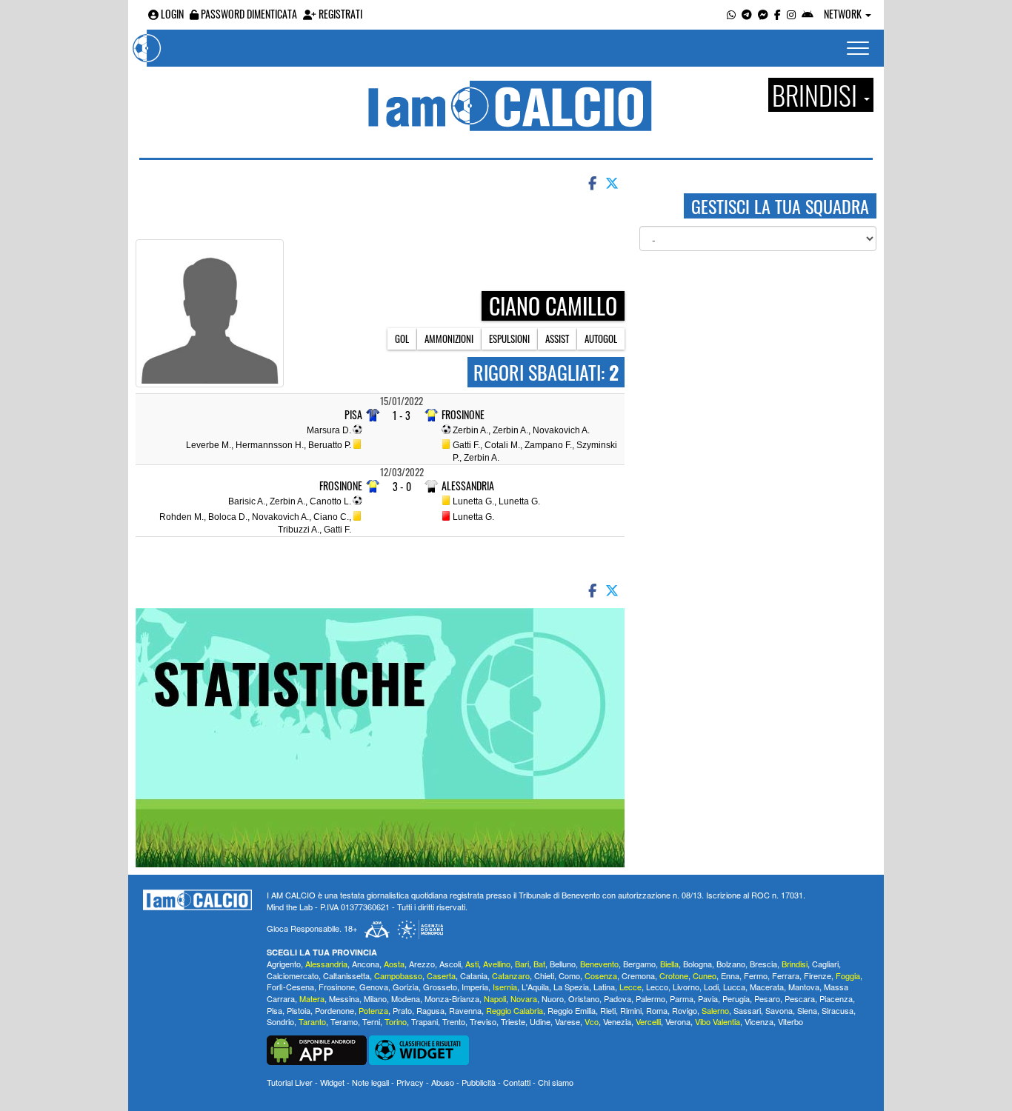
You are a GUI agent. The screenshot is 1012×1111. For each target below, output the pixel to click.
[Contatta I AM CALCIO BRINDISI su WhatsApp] (731, 13)
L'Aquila (535, 986)
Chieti (544, 975)
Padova (617, 998)
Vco (592, 1021)
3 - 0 (402, 486)
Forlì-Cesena (290, 986)
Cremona (638, 975)
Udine (540, 1021)
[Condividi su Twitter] (613, 182)
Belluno (563, 964)
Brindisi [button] (817, 95)
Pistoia (298, 1010)
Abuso (442, 1082)
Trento (453, 1021)
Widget (332, 1082)
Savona (779, 1010)
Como (569, 975)
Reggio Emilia (571, 1010)
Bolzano (730, 964)
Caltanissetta (346, 975)
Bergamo (639, 964)
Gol (402, 338)
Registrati (339, 13)
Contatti (516, 1082)
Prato (402, 1010)
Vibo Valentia (717, 1021)
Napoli (495, 998)
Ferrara (785, 975)
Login (171, 13)
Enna (730, 975)
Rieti (608, 1010)
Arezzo (422, 964)
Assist (557, 338)
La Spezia (571, 986)
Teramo (344, 1021)
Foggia (848, 975)
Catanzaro (511, 975)
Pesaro (767, 998)
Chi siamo (555, 1082)
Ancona (365, 964)
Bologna (697, 964)
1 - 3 (401, 415)
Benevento (599, 964)
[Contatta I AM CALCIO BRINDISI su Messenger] (763, 13)
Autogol (601, 338)
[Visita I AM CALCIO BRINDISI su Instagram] (791, 13)
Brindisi (795, 964)
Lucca (734, 986)
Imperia (475, 986)
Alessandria (468, 485)
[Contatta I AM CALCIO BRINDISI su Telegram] (747, 13)
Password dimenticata (248, 13)
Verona (677, 1021)
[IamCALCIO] (197, 900)
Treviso (483, 1021)
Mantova (803, 986)
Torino (396, 1021)
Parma (681, 998)
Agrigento (284, 964)
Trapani (424, 1021)
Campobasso (398, 975)
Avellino (496, 964)
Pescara (800, 998)
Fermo (756, 975)
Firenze (817, 975)
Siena (807, 1010)
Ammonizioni (449, 338)
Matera (311, 998)
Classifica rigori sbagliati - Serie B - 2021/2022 (442, 219)
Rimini (631, 1010)
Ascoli (450, 964)
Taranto (312, 1021)
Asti (472, 964)
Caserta (441, 975)
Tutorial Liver (290, 1082)
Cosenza (601, 975)
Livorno (686, 986)
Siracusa (837, 1010)
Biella (669, 964)
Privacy (410, 1082)
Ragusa (430, 1010)
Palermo (650, 998)
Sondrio (280, 1021)
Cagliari (825, 964)
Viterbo (790, 1021)
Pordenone (334, 1010)
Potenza (373, 1010)
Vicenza (759, 1021)
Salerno (715, 1010)
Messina (344, 998)
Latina (604, 986)
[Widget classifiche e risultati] (419, 1049)
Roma (657, 1010)
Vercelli (648, 1021)
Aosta (394, 964)
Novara (523, 998)
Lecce (630, 986)
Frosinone (463, 414)
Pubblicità (479, 1082)
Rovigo (684, 1010)
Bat (539, 964)
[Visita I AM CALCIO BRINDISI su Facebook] (777, 13)
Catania (473, 975)
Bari (522, 964)
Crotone (673, 975)
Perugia (736, 998)
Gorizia (406, 986)
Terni (371, 1021)
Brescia (763, 964)
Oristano (583, 998)
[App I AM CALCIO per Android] (807, 13)
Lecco (657, 986)
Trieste (513, 1021)
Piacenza (836, 998)
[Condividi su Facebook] (591, 182)
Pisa (353, 414)
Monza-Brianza (452, 998)
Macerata (767, 986)
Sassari (747, 1010)
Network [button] (844, 13)
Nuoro (553, 998)
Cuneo (704, 975)
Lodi (711, 986)
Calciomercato (293, 975)
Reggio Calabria (514, 1010)
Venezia (617, 1021)
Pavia (708, 998)
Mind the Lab (290, 907)
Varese (567, 1021)
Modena (405, 998)
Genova (373, 986)
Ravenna (465, 1010)
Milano (375, 998)
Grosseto (440, 986)
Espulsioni (509, 338)
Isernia (505, 986)
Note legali (370, 1082)
